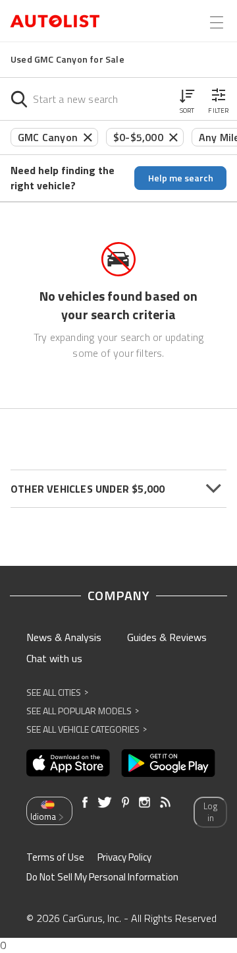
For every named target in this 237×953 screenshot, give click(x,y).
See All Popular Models (82, 711)
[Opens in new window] (68, 763)
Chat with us (54, 658)
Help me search (180, 178)
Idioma (43, 816)
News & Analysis (63, 637)
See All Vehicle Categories (86, 729)
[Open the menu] (216, 22)
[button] (187, 98)
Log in (210, 812)
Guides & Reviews (167, 637)
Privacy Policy (124, 857)
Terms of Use (55, 857)
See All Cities (57, 692)
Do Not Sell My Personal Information (102, 876)
